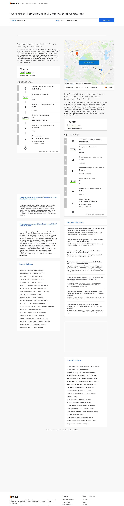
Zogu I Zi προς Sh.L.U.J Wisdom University (31, 279)
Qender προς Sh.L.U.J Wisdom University (31, 276)
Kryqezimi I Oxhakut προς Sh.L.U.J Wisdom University (35, 321)
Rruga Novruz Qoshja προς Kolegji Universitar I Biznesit (82, 411)
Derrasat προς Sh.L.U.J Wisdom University (31, 270)
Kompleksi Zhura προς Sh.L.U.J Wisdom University (34, 300)
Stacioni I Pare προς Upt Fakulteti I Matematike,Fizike (82, 378)
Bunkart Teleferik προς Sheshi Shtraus (77, 369)
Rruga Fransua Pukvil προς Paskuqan (77, 424)
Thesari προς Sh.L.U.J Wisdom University (31, 282)
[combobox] (35, 20)
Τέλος (57, 20)
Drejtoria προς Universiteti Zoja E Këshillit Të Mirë (80, 387)
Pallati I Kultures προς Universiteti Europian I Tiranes (81, 375)
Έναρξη (13, 20)
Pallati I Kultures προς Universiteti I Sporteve (79, 390)
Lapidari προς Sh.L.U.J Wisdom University (31, 297)
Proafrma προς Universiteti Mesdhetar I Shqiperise (81, 393)
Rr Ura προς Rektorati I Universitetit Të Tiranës (80, 417)
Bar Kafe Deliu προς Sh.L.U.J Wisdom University (33, 288)
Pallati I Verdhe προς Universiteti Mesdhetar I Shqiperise (82, 381)
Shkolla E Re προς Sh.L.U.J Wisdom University (32, 324)
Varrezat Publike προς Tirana (75, 414)
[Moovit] (14, 3)
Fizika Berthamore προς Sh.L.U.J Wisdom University (34, 291)
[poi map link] (89, 65)
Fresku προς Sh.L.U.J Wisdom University (31, 294)
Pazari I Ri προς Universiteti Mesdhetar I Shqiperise (81, 405)
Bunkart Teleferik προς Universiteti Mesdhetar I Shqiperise (83, 366)
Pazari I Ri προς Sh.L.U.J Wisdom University (32, 315)
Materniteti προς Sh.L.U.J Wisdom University (32, 273)
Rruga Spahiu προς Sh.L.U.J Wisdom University (80, 408)
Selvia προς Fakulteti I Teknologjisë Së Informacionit (81, 384)
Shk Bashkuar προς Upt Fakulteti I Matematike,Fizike (81, 421)
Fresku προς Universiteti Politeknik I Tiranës (79, 402)
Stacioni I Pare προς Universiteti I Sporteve (79, 399)
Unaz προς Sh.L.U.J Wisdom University (30, 309)
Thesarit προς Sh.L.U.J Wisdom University (31, 327)
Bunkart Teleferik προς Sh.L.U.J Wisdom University (34, 285)
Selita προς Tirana (72, 396)
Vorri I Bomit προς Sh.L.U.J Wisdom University (32, 303)
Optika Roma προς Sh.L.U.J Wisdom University (33, 312)
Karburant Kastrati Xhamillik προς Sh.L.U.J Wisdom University (37, 306)
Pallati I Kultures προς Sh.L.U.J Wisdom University (34, 318)
